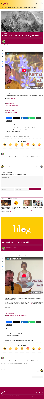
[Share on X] (2, 56)
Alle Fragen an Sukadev (10, 110)
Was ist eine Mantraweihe (10, 310)
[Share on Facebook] (2, 53)
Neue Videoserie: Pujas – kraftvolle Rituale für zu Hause (5, 208)
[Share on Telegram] (2, 61)
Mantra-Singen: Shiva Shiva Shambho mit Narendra (16, 126)
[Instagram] (41, 392)
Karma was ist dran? (8, 49)
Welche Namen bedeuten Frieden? (12, 105)
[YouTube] (39, 392)
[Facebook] (38, 392)
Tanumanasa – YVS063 (37, 207)
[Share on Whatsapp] (2, 58)
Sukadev (3, 33)
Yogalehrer (7, 96)
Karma (33, 96)
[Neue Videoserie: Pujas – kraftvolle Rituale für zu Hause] (6, 203)
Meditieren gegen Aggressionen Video (13, 124)
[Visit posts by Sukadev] (3, 41)
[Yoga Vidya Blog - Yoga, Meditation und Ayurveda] (6, 3)
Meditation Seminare (10, 313)
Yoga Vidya (30, 303)
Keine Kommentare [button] (38, 376)
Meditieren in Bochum (12, 304)
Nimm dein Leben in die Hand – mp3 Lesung (14, 330)
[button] (2, 3)
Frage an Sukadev (13, 136)
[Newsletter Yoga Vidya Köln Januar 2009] (16, 203)
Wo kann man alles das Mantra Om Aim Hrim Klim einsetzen (16, 315)
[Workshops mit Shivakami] (27, 203)
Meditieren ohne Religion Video (12, 335)
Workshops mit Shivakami (25, 208)
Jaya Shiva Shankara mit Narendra (12, 328)
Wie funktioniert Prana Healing (11, 108)
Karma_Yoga (13, 98)
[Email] (2, 64)
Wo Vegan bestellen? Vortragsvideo (13, 131)
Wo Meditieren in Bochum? (10, 255)
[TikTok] (42, 392)
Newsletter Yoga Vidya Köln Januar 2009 (16, 208)
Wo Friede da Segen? (10, 103)
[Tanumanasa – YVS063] (38, 203)
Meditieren (27, 304)
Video (6, 33)
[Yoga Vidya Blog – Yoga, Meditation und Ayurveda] (3, 392)
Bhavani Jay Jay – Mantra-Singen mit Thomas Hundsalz (16, 129)
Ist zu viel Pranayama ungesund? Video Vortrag (15, 333)
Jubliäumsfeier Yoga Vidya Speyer (12, 331)
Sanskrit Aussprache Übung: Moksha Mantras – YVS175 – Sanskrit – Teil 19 (20, 127)
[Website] (42, 154)
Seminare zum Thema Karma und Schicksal (13, 107)
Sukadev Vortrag (26, 136)
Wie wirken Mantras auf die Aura (12, 311)
